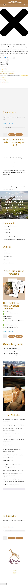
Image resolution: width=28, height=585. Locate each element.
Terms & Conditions (4, 82)
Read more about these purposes (7, 73)
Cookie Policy (3, 77)
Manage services (3, 69)
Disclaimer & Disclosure (12, 578)
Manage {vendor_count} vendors (7, 71)
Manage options (3, 66)
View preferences (10, 75)
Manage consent (3, 583)
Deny (5, 75)
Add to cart (19, 134)
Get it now (11, 134)
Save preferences (17, 75)
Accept (2, 75)
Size (4, 127)
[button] (14, 23)
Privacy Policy (3, 80)
